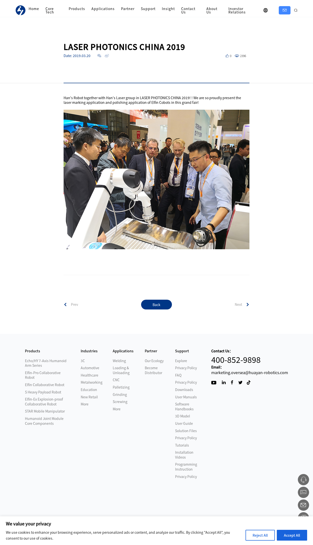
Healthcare (89, 375)
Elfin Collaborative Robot (44, 384)
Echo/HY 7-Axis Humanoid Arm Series (46, 363)
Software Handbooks (184, 406)
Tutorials (182, 445)
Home (34, 8)
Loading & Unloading (121, 370)
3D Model (182, 416)
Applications (103, 8)
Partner (127, 8)
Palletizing (121, 387)
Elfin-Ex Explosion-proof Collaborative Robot (44, 401)
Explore (181, 360)
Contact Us (188, 10)
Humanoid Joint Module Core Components (44, 421)
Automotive (90, 367)
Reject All (260, 535)
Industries (89, 350)
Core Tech (49, 10)
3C (83, 360)
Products (77, 8)
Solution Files (186, 430)
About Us (211, 10)
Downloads (184, 389)
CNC (116, 379)
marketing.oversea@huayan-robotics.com (249, 372)
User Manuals (186, 396)
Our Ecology (154, 360)
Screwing (120, 401)
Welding (119, 360)
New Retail (89, 396)
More (85, 404)
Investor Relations (237, 10)
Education (89, 389)
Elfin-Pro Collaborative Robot (43, 375)
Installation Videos (184, 455)
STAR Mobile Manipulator (45, 411)
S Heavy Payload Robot (43, 392)
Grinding (120, 394)
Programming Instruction (186, 467)
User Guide (184, 423)
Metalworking (91, 382)
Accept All (292, 535)
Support (148, 8)
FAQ (178, 375)
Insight (168, 8)
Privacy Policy (186, 367)
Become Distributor (153, 370)
